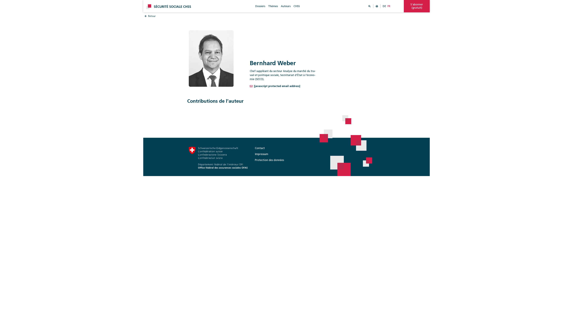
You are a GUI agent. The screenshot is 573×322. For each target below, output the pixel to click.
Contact (260, 148)
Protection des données (269, 160)
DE (384, 6)
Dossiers (260, 6)
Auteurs (286, 6)
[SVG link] (168, 6)
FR (389, 6)
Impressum (261, 154)
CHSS (297, 6)
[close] (543, 13)
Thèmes (273, 6)
